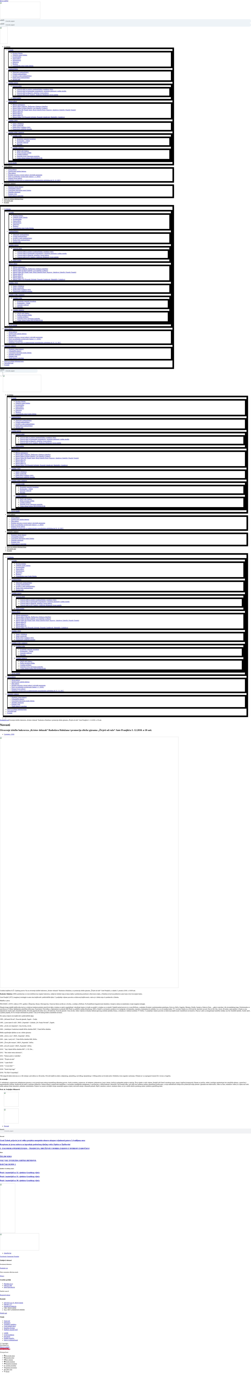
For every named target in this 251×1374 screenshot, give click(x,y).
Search (2, 20)
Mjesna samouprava (19, 104)
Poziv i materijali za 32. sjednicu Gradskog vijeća (20, 1173)
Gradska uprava (13, 83)
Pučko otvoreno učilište (24, 153)
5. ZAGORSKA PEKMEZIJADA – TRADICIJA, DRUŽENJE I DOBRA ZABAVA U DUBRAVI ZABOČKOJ (45, 1148)
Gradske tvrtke (17, 135)
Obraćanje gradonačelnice (21, 72)
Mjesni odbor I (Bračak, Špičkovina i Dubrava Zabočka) (30, 106)
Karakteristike (17, 57)
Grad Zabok (13, 1343)
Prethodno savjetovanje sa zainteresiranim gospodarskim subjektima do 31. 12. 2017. (34, 180)
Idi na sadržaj (4, 1)
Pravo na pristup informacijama (13, 199)
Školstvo (15, 64)
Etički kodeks (17, 98)
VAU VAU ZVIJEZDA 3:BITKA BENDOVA (18, 1160)
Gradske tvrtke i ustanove (16, 132)
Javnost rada (16, 79)
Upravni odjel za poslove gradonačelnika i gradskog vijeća (35, 89)
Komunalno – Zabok (23, 141)
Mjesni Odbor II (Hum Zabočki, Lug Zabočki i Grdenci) (30, 108)
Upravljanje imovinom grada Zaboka (19, 190)
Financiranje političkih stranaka (22, 129)
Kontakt (6, 202)
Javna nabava (8, 166)
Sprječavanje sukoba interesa (17, 171)
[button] (5, 1349)
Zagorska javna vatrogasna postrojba (28, 156)
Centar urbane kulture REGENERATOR (29, 158)
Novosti (6, 720)
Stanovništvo (17, 58)
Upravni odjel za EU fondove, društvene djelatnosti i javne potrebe (37, 94)
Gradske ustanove (18, 147)
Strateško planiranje (14, 192)
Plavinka (19, 144)
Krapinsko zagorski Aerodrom (26, 139)
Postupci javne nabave (15, 178)
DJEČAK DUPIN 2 (8, 1164)
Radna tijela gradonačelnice (21, 77)
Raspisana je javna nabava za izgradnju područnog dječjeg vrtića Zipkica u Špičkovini (35, 1144)
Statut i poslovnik (18, 125)
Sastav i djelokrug (18, 124)
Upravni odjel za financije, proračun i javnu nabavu (33, 93)
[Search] (249, 21)
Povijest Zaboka (18, 53)
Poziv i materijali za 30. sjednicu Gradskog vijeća (20, 1180)
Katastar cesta (12, 194)
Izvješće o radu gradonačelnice (22, 76)
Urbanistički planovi (14, 188)
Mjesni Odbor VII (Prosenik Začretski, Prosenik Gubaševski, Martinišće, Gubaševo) (39, 117)
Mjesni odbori (12, 101)
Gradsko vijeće (13, 120)
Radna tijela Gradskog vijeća (21, 127)
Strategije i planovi (9, 183)
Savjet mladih (12, 163)
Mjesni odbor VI (18, 115)
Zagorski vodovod (22, 142)
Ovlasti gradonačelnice (20, 74)
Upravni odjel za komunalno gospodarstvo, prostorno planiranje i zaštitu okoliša (41, 91)
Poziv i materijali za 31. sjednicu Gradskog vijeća (20, 1176)
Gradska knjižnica (22, 154)
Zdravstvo (16, 62)
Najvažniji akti (8, 201)
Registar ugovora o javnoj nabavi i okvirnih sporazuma (25, 175)
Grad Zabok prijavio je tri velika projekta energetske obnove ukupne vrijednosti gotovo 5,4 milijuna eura (42, 1140)
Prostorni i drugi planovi (15, 187)
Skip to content (4, 1347)
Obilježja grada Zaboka (20, 55)
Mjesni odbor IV (18, 112)
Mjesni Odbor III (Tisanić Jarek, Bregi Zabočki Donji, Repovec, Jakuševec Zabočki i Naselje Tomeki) (44, 110)
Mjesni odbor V (17, 113)
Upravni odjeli (17, 86)
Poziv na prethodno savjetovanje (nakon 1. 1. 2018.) (24, 176)
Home (2, 720)
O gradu (10, 50)
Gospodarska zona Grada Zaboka (23, 65)
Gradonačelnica (13, 69)
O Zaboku (7, 46)
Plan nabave (12, 173)
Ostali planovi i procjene (15, 195)
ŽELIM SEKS (6, 1156)
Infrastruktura (17, 60)
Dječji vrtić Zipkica (23, 151)
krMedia (11, 1345)
